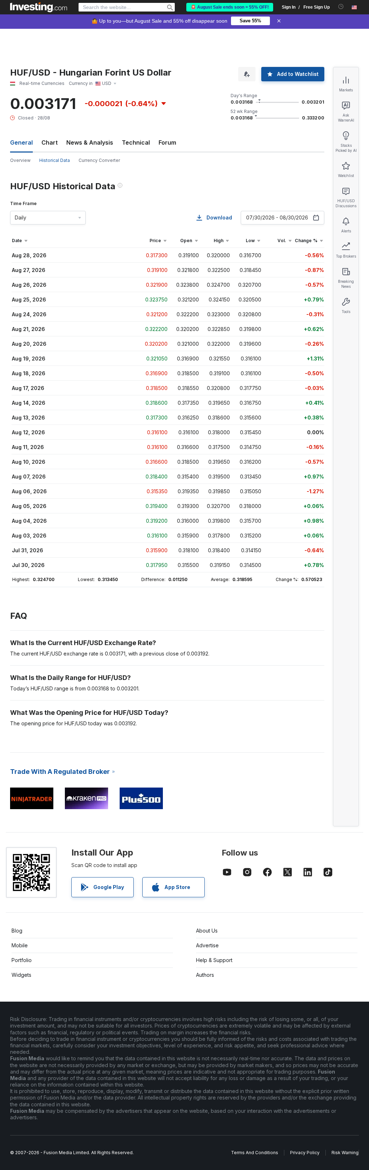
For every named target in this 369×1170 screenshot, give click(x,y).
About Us (207, 931)
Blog (17, 931)
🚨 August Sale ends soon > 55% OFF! (230, 7)
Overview (20, 160)
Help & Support (214, 960)
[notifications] (341, 6)
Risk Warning (345, 1152)
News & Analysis (89, 142)
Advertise (207, 945)
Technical (136, 142)
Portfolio (22, 960)
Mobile (20, 945)
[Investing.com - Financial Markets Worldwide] (38, 7)
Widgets (21, 975)
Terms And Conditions (254, 1152)
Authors (205, 975)
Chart (49, 142)
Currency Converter (99, 160)
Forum (167, 142)
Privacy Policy (305, 1152)
